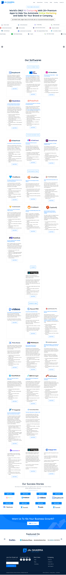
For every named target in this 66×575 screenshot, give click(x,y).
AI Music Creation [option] (5, 24)
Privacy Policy (52, 572)
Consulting (56, 2)
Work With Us (50, 564)
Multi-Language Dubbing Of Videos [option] (32, 30)
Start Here (34, 523)
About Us (50, 559)
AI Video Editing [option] (38, 24)
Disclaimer (58, 572)
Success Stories (40, 2)
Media (51, 2)
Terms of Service (46, 572)
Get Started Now (11, 566)
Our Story (46, 2)
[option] (9, 497)
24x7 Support (50, 566)
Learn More (14, 88)
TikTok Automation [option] (31, 27)
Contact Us (62, 2)
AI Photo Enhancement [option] (23, 24)
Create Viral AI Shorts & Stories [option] (50, 27)
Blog (35, 562)
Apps (34, 2)
